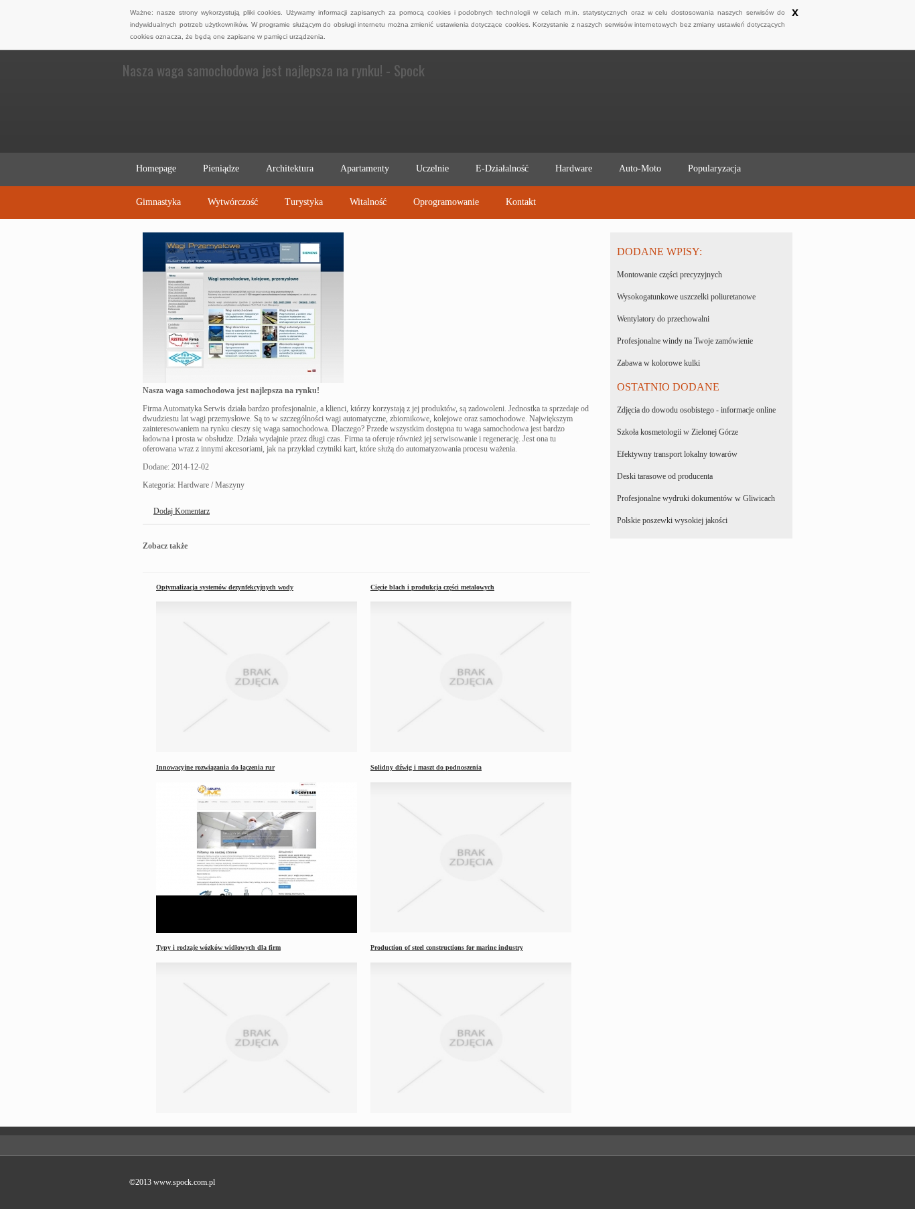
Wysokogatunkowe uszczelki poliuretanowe (686, 296)
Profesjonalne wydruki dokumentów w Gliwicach (696, 498)
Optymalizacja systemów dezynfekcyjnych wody (224, 587)
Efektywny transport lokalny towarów (677, 454)
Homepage (156, 168)
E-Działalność (502, 168)
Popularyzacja (714, 168)
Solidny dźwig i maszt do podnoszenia (426, 767)
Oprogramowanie (446, 202)
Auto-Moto (640, 168)
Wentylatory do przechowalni (663, 319)
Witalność (368, 202)
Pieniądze (221, 168)
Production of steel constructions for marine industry (446, 947)
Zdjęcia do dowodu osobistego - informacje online (696, 410)
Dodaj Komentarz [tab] (181, 511)
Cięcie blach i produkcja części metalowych (432, 587)
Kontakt (521, 202)
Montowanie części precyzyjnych (669, 274)
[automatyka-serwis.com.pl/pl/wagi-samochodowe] (243, 380)
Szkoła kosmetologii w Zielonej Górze (677, 432)
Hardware (573, 168)
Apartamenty (364, 168)
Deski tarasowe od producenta (665, 476)
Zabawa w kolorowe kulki (658, 363)
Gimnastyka (158, 202)
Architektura (289, 168)
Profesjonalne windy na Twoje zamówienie (685, 341)
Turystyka (304, 202)
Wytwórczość (233, 202)
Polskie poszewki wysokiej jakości (672, 520)
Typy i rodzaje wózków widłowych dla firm (218, 947)
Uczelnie (432, 168)
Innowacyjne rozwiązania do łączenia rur (215, 767)
